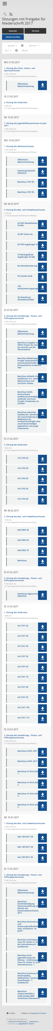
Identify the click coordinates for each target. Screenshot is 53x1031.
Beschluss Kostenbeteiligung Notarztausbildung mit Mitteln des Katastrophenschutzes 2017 (28, 907)
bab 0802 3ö (23, 530)
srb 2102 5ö (23, 489)
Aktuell (25, 50)
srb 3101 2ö (23, 626)
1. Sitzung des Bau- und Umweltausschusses (24, 823)
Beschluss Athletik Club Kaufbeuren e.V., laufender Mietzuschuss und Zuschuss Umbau (30, 379)
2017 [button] (7, 50)
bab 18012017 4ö (25, 847)
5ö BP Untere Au (25, 234)
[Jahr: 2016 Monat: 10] (22, 45)
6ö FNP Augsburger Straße (30, 244)
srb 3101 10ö (23, 707)
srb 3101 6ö (23, 666)
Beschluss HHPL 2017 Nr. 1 (30, 751)
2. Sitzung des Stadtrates (15, 444)
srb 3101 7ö (23, 677)
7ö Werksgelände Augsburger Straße (26, 256)
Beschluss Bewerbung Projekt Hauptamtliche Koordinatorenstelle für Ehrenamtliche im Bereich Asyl (29, 363)
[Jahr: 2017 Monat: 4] (16, 50)
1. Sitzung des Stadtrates (15, 612)
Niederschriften (13, 37)
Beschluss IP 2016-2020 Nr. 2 (30, 783)
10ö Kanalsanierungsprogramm (30, 287)
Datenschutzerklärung (17, 1021)
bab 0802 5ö (23, 540)
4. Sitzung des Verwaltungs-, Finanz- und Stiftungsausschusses (23, 317)
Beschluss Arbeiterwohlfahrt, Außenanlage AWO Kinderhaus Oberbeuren (29, 994)
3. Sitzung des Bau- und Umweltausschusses (24, 209)
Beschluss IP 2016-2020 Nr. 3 (30, 795)
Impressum (33, 1021)
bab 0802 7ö (23, 550)
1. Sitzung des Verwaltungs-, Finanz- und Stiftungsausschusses (23, 875)
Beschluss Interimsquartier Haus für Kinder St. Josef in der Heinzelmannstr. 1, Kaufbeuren (30, 943)
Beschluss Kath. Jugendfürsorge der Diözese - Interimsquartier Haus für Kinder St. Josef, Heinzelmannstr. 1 (30, 960)
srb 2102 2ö (23, 458)
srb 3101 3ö (23, 636)
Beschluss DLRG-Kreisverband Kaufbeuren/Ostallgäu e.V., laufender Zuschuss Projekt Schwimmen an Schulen (30, 398)
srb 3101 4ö (23, 646)
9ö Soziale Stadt (25, 276)
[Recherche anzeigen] (5, 14)
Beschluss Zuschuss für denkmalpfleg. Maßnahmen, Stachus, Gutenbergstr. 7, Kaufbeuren (28, 978)
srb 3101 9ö (23, 697)
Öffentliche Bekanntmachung (26, 85)
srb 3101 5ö (23, 656)
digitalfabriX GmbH (26, 1023)
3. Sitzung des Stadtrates (15, 102)
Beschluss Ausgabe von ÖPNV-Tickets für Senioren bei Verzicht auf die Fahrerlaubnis (30, 346)
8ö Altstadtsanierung (27, 266)
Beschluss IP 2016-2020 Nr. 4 (30, 806)
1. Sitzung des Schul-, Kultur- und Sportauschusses (19, 69)
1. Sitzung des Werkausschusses (19, 146)
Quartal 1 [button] (33, 45)
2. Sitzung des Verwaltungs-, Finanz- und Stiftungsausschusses (23, 736)
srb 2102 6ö (23, 499)
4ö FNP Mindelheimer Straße (28, 224)
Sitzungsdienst (37, 1013)
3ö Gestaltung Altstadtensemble (26, 298)
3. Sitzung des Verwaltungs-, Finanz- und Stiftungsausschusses (23, 579)
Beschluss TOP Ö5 (26, 192)
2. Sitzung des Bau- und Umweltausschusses (24, 516)
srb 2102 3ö (23, 468)
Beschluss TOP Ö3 (26, 182)
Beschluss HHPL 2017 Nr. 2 (30, 761)
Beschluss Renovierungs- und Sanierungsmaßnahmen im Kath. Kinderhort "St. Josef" (30, 926)
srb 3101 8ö (23, 687)
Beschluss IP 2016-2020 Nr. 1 (30, 772)
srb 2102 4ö (23, 478)
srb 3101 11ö (23, 718)
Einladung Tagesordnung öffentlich (29, 595)
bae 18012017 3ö (25, 857)
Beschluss (22, 560)
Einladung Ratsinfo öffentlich (26, 172)
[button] (42, 85)
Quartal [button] (11, 45)
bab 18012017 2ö (25, 837)
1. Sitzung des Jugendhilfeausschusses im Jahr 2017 (25, 124)
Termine (35, 31)
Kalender (13, 31)
